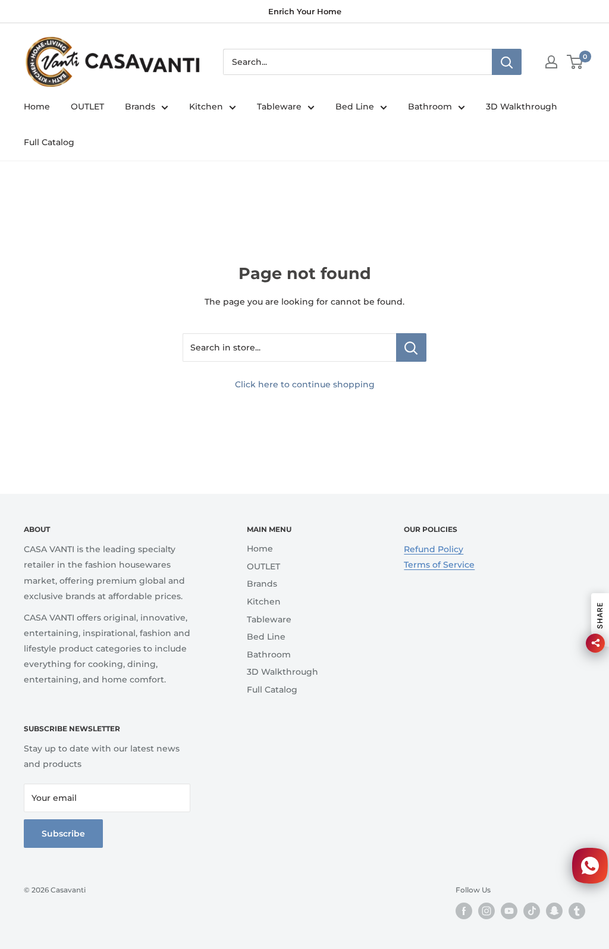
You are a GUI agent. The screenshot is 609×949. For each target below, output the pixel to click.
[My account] (551, 61)
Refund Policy (433, 549)
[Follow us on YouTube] (509, 911)
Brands (140, 106)
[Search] (507, 62)
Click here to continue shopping (305, 384)
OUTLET (87, 106)
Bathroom (430, 106)
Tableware (279, 106)
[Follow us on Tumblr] (577, 911)
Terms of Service (439, 564)
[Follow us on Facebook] (464, 911)
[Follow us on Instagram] (486, 911)
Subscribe (63, 833)
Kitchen (206, 106)
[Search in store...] (411, 347)
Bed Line (354, 106)
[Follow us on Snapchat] (554, 911)
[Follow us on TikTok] (531, 911)
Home (37, 106)
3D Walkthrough (521, 106)
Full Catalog (49, 142)
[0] (575, 62)
